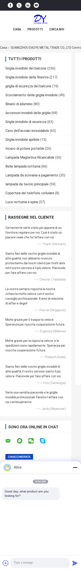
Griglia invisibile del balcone (25, 68)
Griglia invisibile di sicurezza (25, 122)
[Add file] (6, 563)
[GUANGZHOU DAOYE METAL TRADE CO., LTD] (40, 19)
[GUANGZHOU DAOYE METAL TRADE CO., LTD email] (10, 441)
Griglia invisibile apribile (22, 140)
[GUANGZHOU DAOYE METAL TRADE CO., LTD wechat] (33, 441)
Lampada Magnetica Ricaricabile (29, 157)
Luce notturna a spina (21, 202)
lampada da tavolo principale (27, 184)
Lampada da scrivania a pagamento (31, 175)
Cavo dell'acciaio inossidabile (27, 131)
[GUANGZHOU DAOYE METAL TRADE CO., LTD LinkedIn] (28, 5)
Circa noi (56, 29)
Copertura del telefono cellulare (29, 193)
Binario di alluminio (19, 104)
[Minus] (75, 467)
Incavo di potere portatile (24, 148)
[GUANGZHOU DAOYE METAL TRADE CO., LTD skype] (45, 441)
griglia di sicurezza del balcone (28, 86)
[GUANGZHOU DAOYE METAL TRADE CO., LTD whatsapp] (22, 441)
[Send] (74, 563)
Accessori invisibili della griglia (28, 113)
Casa (17, 29)
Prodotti (35, 29)
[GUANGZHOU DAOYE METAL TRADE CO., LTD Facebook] (10, 5)
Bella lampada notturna (22, 166)
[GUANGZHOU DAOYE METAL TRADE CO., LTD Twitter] (19, 5)
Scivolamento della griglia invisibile (31, 95)
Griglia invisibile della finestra (27, 77)
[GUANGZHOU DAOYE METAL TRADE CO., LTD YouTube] (36, 5)
